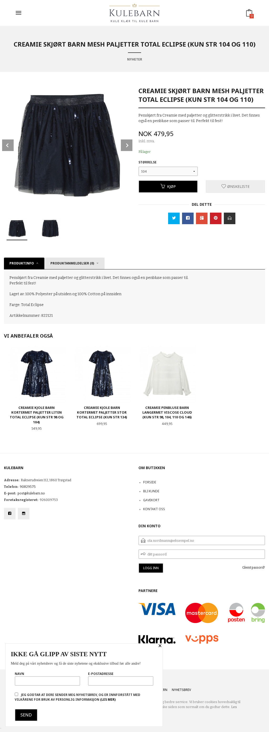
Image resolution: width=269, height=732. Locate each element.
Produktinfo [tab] (21, 263)
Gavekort (151, 500)
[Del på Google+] (202, 218)
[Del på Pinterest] (215, 218)
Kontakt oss (154, 509)
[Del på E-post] (229, 218)
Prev (8, 145)
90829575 (28, 487)
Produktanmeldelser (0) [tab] (72, 263)
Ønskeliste (238, 186)
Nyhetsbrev (181, 690)
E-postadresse (100, 673)
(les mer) (108, 699)
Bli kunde (151, 491)
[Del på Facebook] (188, 218)
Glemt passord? (253, 567)
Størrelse (147, 162)
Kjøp (171, 186)
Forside (149, 482)
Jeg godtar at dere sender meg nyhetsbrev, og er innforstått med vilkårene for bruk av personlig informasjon (77, 697)
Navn (19, 673)
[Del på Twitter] (174, 218)
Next (126, 145)
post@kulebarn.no (31, 493)
